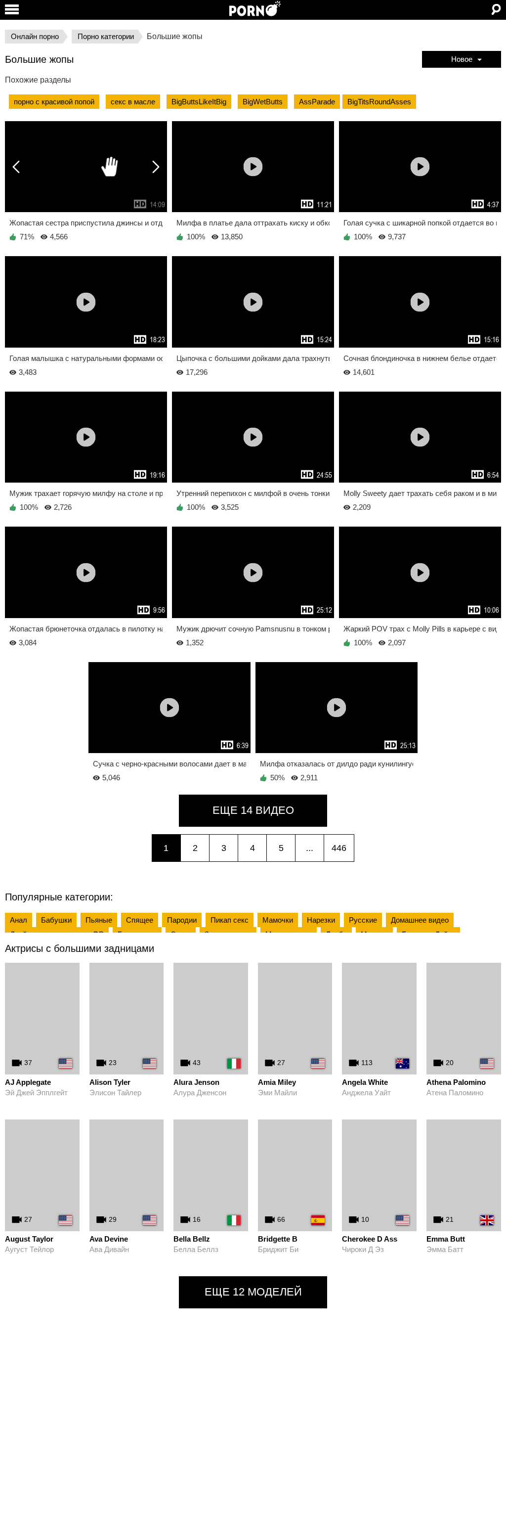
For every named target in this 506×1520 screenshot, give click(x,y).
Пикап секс (230, 920)
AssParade (317, 101)
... (309, 848)
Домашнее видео (420, 920)
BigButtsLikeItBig (198, 101)
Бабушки (56, 920)
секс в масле (133, 101)
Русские (363, 920)
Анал (18, 920)
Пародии (182, 920)
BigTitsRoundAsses (379, 101)
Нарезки (321, 920)
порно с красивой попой (54, 101)
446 (339, 848)
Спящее (139, 920)
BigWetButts (263, 101)
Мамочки (277, 920)
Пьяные (98, 920)
